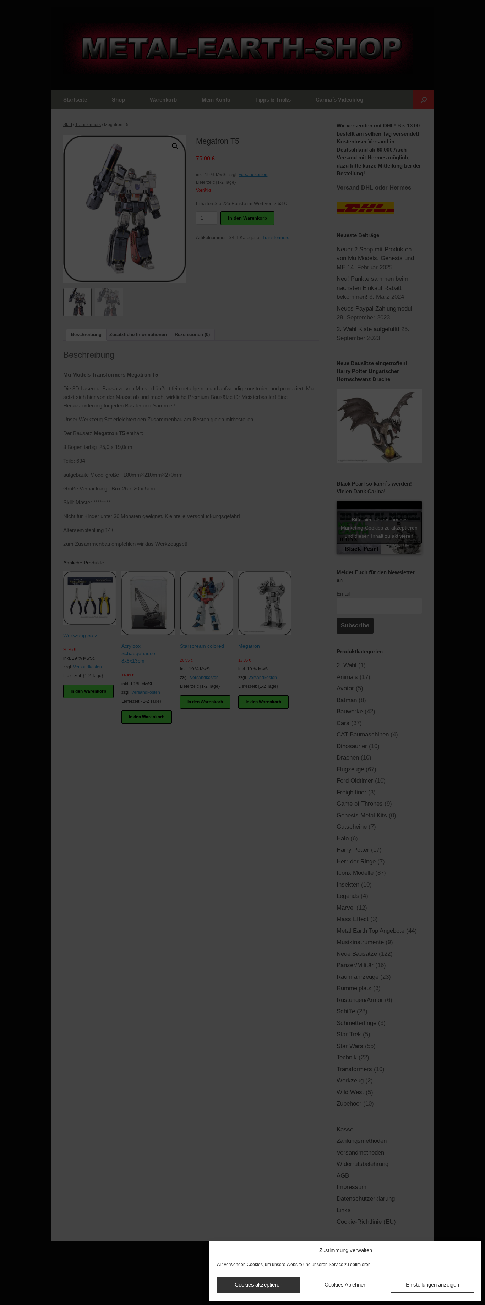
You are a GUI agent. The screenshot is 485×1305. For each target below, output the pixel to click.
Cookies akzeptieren (258, 1285)
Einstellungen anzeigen (432, 1285)
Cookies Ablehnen (345, 1285)
